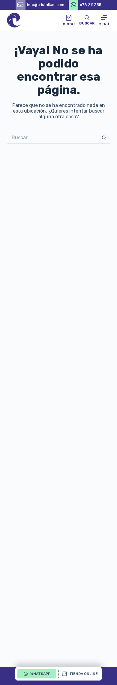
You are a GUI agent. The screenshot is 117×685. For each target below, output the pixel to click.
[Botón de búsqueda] (104, 138)
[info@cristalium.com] (21, 5)
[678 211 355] (74, 5)
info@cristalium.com (45, 4)
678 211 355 (90, 4)
